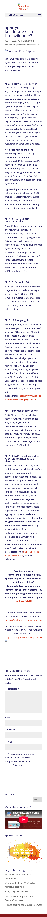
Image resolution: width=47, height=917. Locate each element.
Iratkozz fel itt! (23, 601)
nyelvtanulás (10, 44)
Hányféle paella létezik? (16, 891)
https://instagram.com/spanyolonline (23, 637)
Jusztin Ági (15, 41)
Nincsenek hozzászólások (28, 44)
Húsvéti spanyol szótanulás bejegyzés (23, 904)
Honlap (8, 741)
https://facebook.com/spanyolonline (23, 620)
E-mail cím (11, 729)
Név (7, 717)
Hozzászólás (12, 688)
